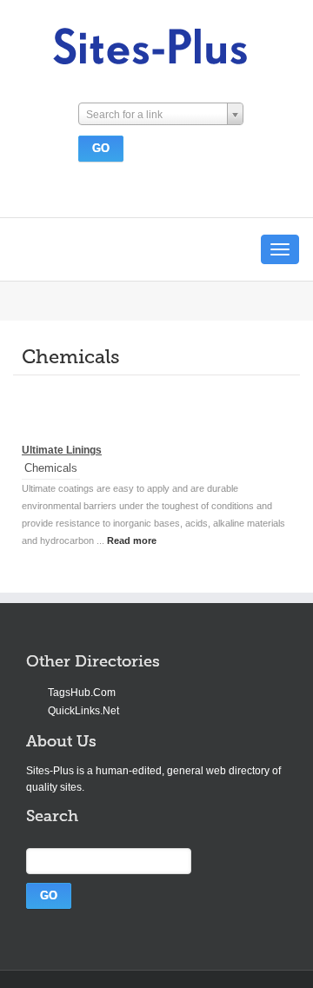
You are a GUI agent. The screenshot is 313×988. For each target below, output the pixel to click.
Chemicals (50, 467)
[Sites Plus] (151, 46)
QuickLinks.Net (83, 711)
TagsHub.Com (82, 692)
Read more (131, 540)
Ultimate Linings (62, 450)
